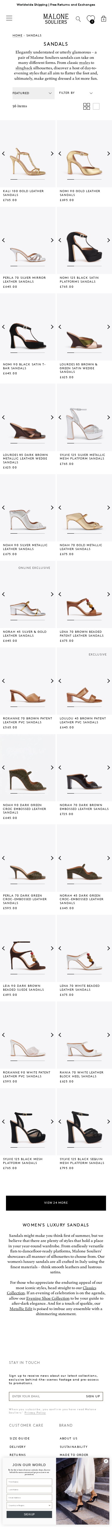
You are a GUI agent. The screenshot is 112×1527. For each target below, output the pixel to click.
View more (56, 1202)
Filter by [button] (67, 92)
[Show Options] (49, 1505)
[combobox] (28, 1505)
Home (17, 35)
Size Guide (20, 1438)
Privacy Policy (35, 1412)
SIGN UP (93, 1396)
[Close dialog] (106, 1461)
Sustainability (74, 1446)
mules (84, 62)
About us (69, 1438)
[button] (4, 154)
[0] (90, 19)
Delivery (18, 1446)
